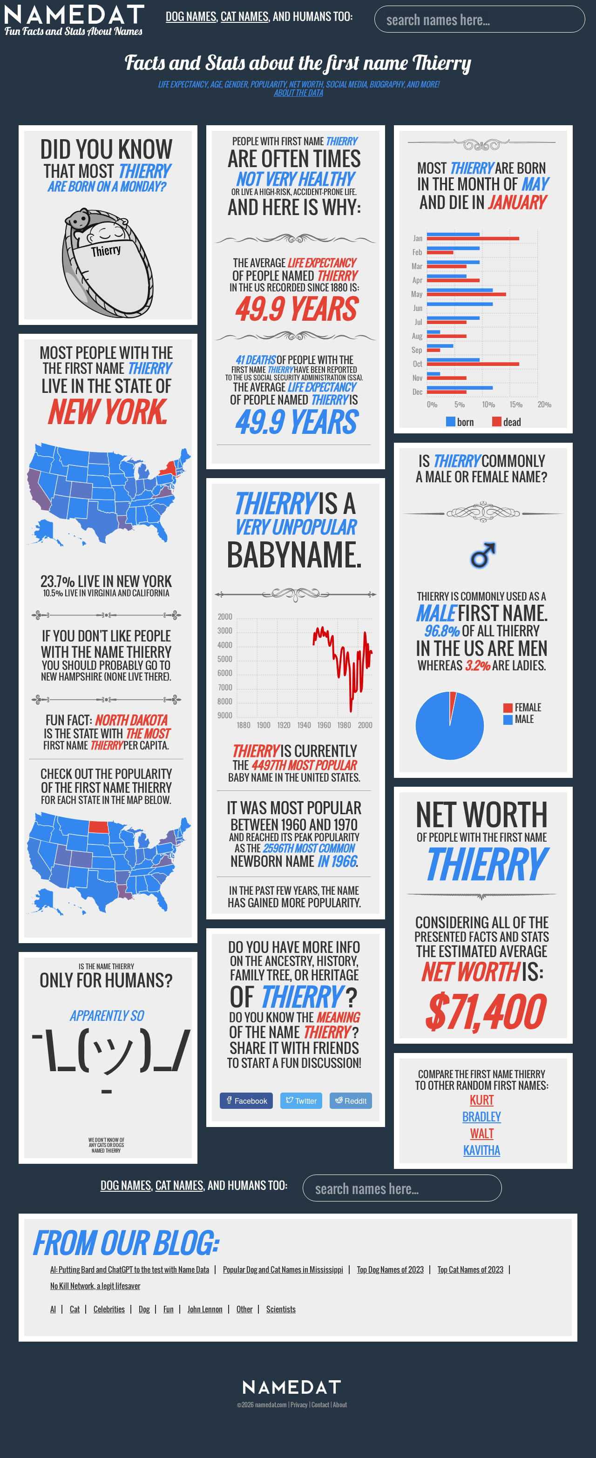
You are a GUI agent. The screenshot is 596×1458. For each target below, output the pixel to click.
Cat (75, 1309)
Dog (144, 1309)
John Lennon (205, 1309)
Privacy (299, 1404)
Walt (482, 1133)
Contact (320, 1404)
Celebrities (109, 1309)
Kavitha (481, 1149)
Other (244, 1309)
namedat (265, 1404)
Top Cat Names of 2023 (470, 1269)
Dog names (191, 16)
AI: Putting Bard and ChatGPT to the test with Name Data (129, 1269)
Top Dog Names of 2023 (390, 1269)
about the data (298, 92)
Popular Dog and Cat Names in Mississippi (283, 1269)
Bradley (481, 1116)
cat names (244, 16)
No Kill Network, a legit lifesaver (95, 1285)
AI (53, 1309)
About (340, 1404)
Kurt (482, 1099)
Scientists (281, 1309)
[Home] (292, 1391)
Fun (168, 1309)
